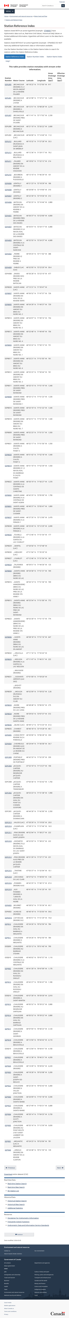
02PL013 (8, 152)
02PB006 (8, 637)
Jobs (5, 1272)
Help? (8, 61)
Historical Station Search (17, 1201)
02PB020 (8, 455)
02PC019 (8, 889)
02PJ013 (8, 982)
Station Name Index (54, 57)
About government (9, 1266)
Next (59, 1168)
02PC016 (8, 883)
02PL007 (8, 115)
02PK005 (8, 735)
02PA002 (8, 254)
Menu (8, 11)
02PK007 (8, 196)
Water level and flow (40, 16)
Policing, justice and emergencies (44, 1274)
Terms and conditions (10, 1311)
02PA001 (8, 216)
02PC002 (8, 793)
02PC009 (8, 757)
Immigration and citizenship (12, 1274)
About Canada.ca (9, 1308)
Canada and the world (40, 1280)
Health (6, 1286)
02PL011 (8, 161)
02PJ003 (8, 1072)
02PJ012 (8, 924)
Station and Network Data (14, 20)
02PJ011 (8, 938)
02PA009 (8, 267)
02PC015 (8, 870)
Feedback (21, 1235)
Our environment (39, 1251)
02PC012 (8, 857)
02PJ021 (8, 1057)
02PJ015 (8, 1004)
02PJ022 (8, 1086)
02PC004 (8, 766)
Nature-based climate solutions (13, 1254)
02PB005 (8, 304)
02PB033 (8, 705)
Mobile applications (9, 1305)
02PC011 (8, 832)
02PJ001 (8, 1141)
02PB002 (8, 495)
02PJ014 (8, 1015)
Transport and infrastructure (42, 1277)
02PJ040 (8, 1150)
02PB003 (8, 345)
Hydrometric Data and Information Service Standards (28, 1225)
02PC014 (8, 826)
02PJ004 (8, 1114)
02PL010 (8, 175)
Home (6, 16)
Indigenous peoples (40, 1289)
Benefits (6, 1283)
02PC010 (8, 841)
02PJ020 (8, 1066)
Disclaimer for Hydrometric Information (23, 1218)
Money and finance (39, 1283)
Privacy (6, 1314)
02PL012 (8, 141)
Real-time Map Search (16, 1187)
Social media (7, 1302)
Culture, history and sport (41, 1272)
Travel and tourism (9, 1277)
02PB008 (8, 397)
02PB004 (8, 571)
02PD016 (8, 918)
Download (8, 1174)
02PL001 (8, 98)
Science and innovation (41, 1286)
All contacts (7, 1263)
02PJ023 (8, 1105)
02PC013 (8, 822)
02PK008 (8, 190)
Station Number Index (35, 57)
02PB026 (8, 535)
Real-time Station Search (17, 1183)
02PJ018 (8, 1040)
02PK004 (8, 744)
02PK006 (8, 183)
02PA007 (8, 227)
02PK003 (8, 905)
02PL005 (8, 84)
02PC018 (8, 877)
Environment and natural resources (21, 16)
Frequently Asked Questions (18, 1222)
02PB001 (8, 506)
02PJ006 (8, 1097)
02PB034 (8, 714)
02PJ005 (8, 1125)
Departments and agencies (42, 1263)
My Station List (13, 1191)
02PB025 (8, 659)
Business (6, 1280)
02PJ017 (8, 1029)
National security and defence (12, 1295)
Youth (36, 1295)
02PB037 (8, 517)
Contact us (7, 1251)
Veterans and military (40, 1292)
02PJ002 (8, 968)
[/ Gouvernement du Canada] (16, 5)
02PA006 (8, 202)
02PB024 (8, 565)
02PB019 (8, 466)
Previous (11, 1168)
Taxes (5, 1289)
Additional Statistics (15, 1208)
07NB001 (47, 31)
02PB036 (8, 725)
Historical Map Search (16, 1204)
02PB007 (8, 293)
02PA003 (8, 240)
